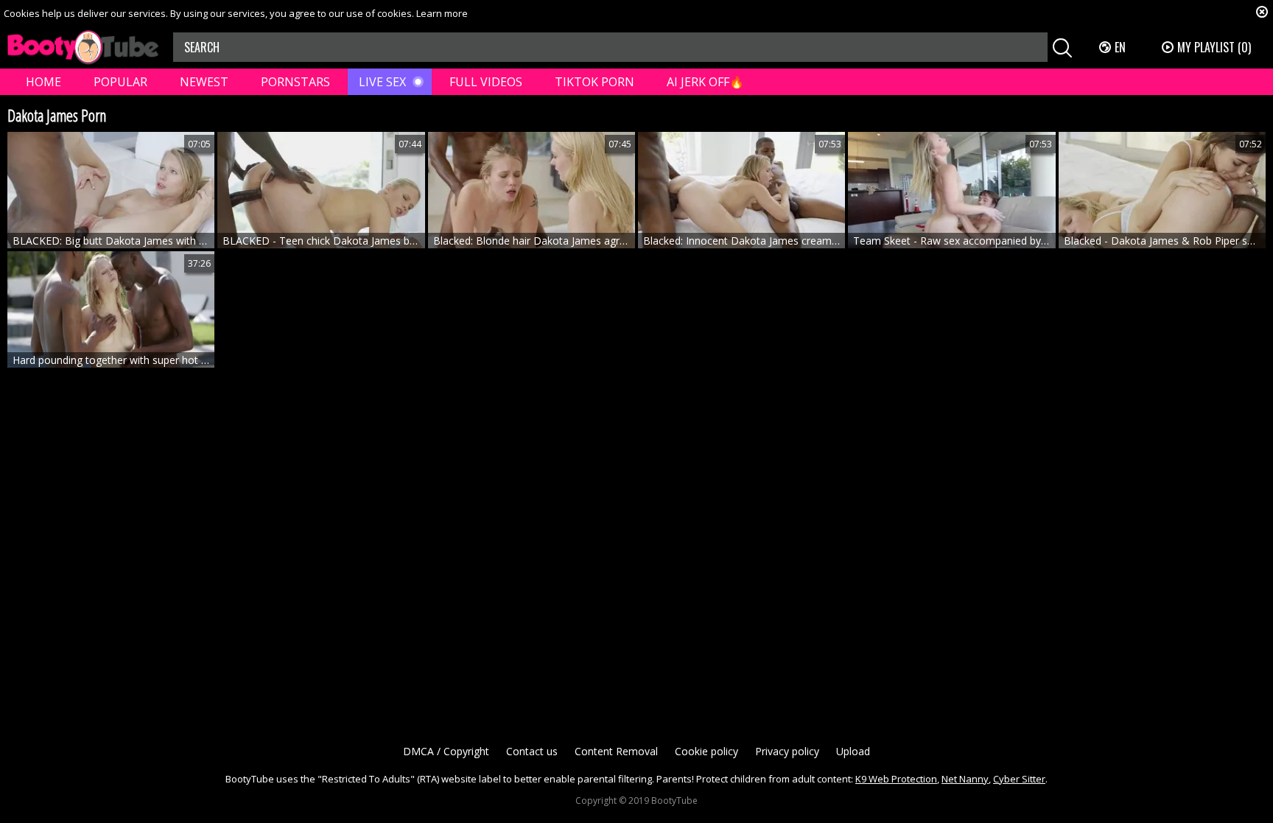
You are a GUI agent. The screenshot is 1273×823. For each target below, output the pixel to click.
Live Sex (382, 82)
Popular (120, 82)
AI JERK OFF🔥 (705, 82)
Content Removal (616, 751)
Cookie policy (706, 751)
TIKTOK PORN (594, 82)
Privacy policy (787, 751)
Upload (853, 751)
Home (43, 82)
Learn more (442, 13)
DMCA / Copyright (446, 751)
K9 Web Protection (896, 778)
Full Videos (485, 82)
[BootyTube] (82, 47)
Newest (204, 82)
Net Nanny (965, 778)
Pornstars (295, 82)
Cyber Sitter (1019, 778)
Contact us (532, 751)
